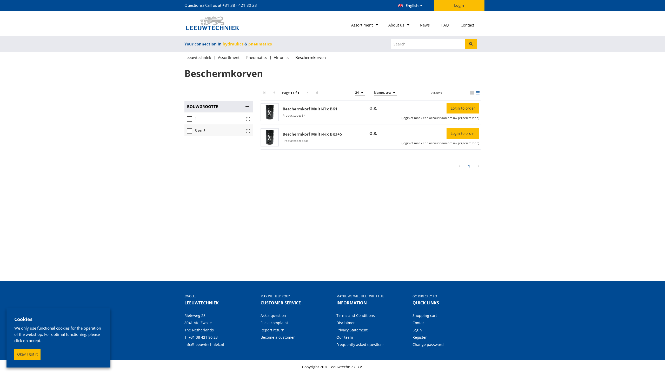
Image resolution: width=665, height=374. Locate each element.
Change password (428, 344)
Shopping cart (425, 315)
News (425, 25)
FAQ (445, 25)
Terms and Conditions (355, 315)
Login (417, 330)
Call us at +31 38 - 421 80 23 (231, 5)
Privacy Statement (352, 330)
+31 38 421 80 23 (203, 337)
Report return (272, 330)
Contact (467, 25)
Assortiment (362, 25)
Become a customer (278, 337)
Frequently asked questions (360, 344)
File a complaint (274, 322)
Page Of (290, 92)
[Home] (218, 23)
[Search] (471, 44)
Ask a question (273, 315)
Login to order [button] (463, 108)
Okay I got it (27, 354)
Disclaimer (345, 322)
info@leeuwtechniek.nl (204, 344)
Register (420, 337)
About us (396, 25)
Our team (344, 337)
